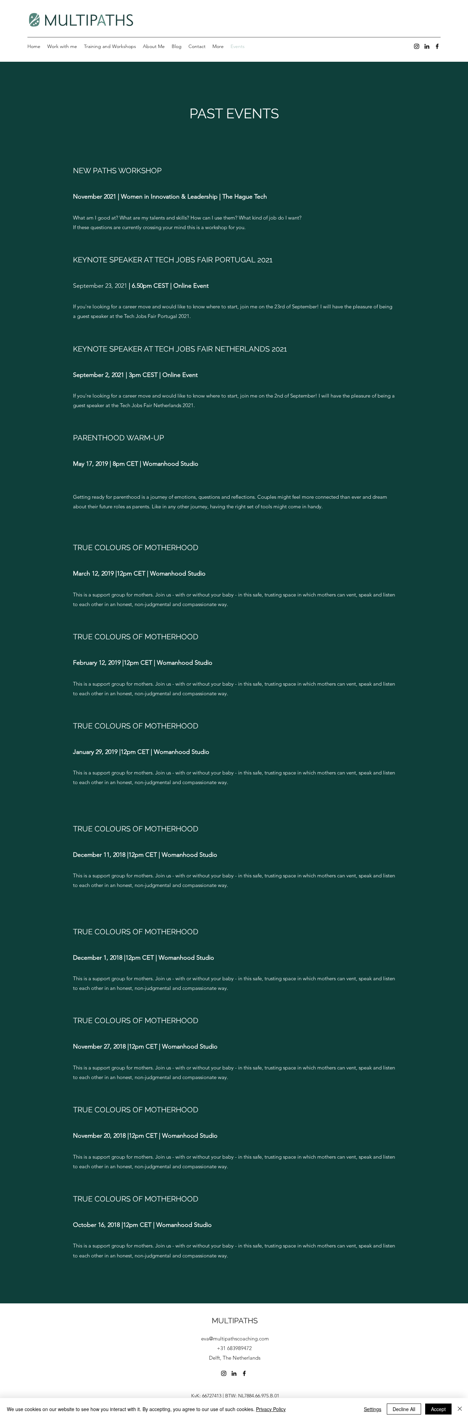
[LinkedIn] (426, 46)
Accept (438, 1409)
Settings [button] (372, 1409)
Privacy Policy (271, 1409)
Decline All (404, 1409)
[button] (218, 46)
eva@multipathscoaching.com (235, 1338)
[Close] (460, 1409)
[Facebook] (437, 46)
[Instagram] (416, 46)
